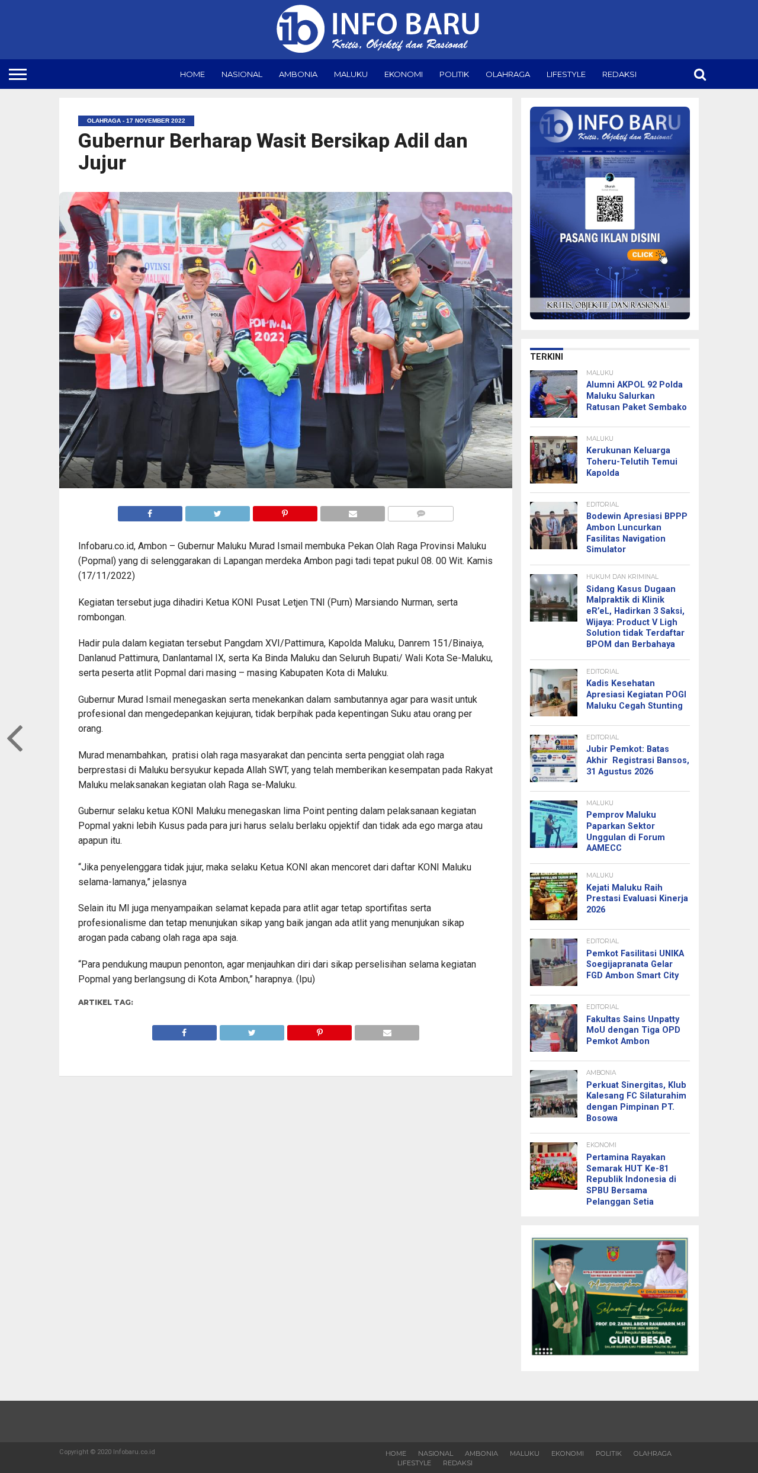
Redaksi (619, 74)
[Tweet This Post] (217, 510)
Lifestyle (566, 74)
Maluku (351, 74)
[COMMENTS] (420, 510)
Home (192, 74)
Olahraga (508, 74)
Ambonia (298, 74)
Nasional (241, 74)
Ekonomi (403, 74)
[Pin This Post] (284, 510)
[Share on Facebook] (150, 510)
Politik (454, 74)
